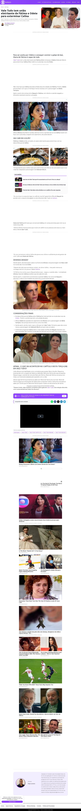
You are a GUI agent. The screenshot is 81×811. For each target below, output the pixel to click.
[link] (20, 748)
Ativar (64, 395)
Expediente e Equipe (19, 771)
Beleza (74, 2)
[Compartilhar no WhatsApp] (52, 401)
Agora (63, 2)
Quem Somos (9, 771)
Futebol (68, 2)
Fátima (37, 269)
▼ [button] (76, 28)
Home (39, 2)
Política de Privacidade (48, 771)
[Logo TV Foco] (6, 2)
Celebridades (56, 2)
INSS (78, 2)
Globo (17, 318)
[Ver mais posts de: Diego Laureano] (2, 24)
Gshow (54, 198)
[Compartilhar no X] (58, 401)
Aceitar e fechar (12, 801)
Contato (39, 771)
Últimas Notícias (46, 2)
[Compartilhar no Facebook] (55, 401)
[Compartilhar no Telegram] (64, 401)
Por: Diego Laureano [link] (10, 23)
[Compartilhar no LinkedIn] (61, 401)
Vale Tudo (16, 60)
